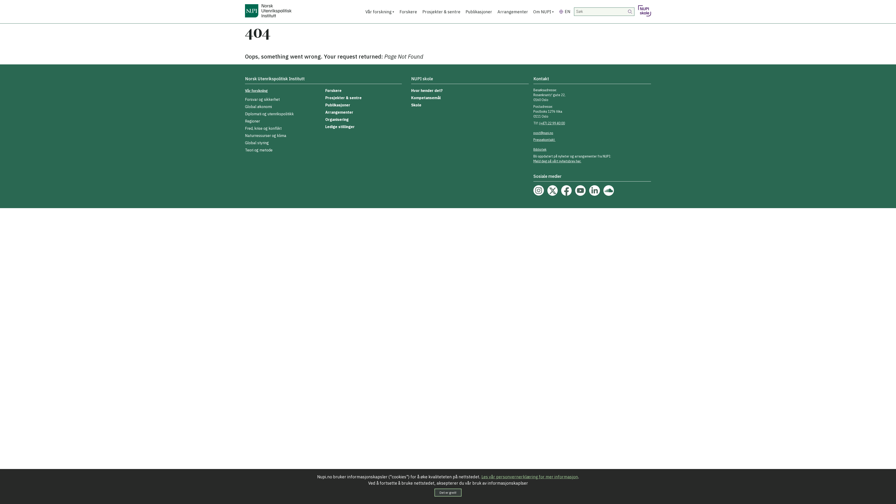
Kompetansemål (426, 97)
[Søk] (630, 12)
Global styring (257, 142)
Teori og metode (259, 150)
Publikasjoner (479, 11)
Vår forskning (378, 11)
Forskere (408, 11)
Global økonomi (258, 106)
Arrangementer (512, 11)
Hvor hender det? (427, 90)
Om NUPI (542, 11)
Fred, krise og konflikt (263, 128)
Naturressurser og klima (265, 135)
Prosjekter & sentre (441, 11)
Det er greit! (448, 492)
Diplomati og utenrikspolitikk (269, 114)
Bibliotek (539, 149)
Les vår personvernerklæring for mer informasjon (529, 477)
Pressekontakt (544, 140)
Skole (416, 105)
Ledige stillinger (340, 126)
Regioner (252, 121)
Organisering (337, 119)
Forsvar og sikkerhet (262, 99)
